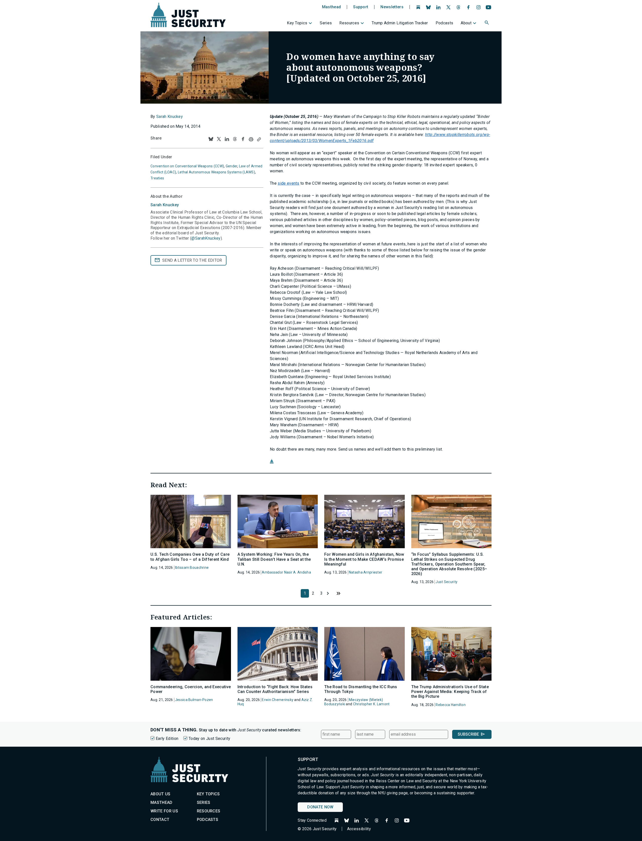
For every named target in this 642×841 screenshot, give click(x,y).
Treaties (157, 178)
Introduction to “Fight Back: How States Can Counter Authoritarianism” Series (274, 689)
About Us (160, 794)
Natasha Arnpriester (365, 572)
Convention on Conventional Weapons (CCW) (187, 166)
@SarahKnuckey (205, 238)
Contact (159, 819)
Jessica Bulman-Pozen (194, 700)
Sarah (164, 204)
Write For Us (164, 811)
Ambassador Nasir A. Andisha (286, 572)
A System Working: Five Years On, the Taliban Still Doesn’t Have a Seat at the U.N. (274, 559)
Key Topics (297, 23)
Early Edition (167, 738)
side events (288, 183)
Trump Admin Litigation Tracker (400, 23)
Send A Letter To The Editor (192, 260)
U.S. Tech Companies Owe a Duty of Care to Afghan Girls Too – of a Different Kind (189, 557)
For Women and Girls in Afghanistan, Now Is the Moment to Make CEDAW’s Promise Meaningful (364, 559)
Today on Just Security (209, 738)
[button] (487, 23)
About (466, 23)
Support (360, 7)
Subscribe (468, 734)
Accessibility (359, 828)
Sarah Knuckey (169, 116)
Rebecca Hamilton (450, 705)
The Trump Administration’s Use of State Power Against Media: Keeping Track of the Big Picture (450, 691)
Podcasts (444, 23)
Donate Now (320, 807)
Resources (349, 23)
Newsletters (392, 7)
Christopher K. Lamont (371, 704)
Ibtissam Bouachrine (192, 568)
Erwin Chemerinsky (277, 700)
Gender (231, 166)
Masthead (331, 7)
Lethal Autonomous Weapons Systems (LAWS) (216, 172)
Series (326, 23)
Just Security (446, 582)
